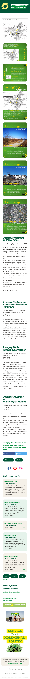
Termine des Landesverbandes (11, 592)
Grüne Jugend (21, 673)
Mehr (15, 494)
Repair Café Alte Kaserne (12, 502)
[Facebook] (10, 669)
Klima (11, 445)
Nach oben (5, 580)
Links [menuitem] (19, 669)
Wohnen (5, 450)
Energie (24, 443)
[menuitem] (6, 673)
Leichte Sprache (6, 677)
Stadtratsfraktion (13, 673)
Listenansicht (8, 460)
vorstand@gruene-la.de (14, 664)
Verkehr (24, 447)
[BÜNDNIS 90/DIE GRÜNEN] (5, 6)
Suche (12, 677)
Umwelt (10, 447)
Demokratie (18, 443)
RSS (6, 576)
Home (6, 673)
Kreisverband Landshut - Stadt (11, 19)
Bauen (12, 443)
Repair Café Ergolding (11, 556)
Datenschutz (25, 677)
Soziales (5, 447)
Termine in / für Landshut (12, 476)
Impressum (18, 677)
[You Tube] (13, 669)
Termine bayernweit (10, 585)
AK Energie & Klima (10, 535)
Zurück (19, 460)
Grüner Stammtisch (10, 481)
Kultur (15, 445)
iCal (22, 576)
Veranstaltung (17, 447)
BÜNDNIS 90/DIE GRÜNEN (20, 5)
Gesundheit (6, 445)
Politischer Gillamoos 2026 (13, 523)
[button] (9, 453)
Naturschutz (21, 445)
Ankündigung (6, 443)
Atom (14, 576)
